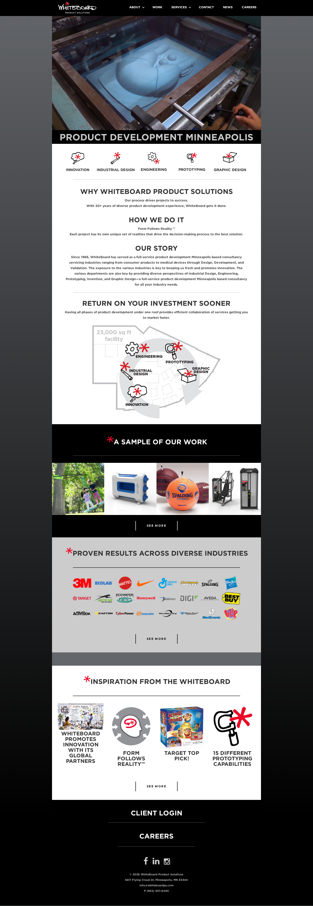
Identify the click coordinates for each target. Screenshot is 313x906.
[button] (136, 7)
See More (156, 639)
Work (157, 7)
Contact (206, 7)
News (228, 7)
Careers (249, 7)
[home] (77, 7)
